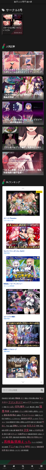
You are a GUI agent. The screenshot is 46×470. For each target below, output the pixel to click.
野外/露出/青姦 (34, 398)
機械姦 (17, 398)
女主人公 (31, 425)
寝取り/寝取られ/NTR (23, 422)
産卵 (6, 430)
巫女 (7, 450)
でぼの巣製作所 (11, 422)
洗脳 (14, 437)
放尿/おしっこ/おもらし (13, 418)
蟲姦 (11, 426)
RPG (27, 446)
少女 (26, 429)
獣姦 (30, 430)
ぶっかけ (35, 418)
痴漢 (17, 437)
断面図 (26, 450)
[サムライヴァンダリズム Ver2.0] (23, 236)
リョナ (27, 407)
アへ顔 (12, 411)
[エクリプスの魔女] (23, 302)
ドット (33, 442)
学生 (7, 426)
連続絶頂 (24, 418)
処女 (21, 430)
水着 (22, 450)
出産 (9, 434)
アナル (22, 447)
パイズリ (17, 450)
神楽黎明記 (23, 437)
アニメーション (28, 415)
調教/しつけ (18, 426)
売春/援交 (5, 398)
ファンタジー (15, 402)
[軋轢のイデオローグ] (23, 335)
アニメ (11, 446)
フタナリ (33, 447)
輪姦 (17, 430)
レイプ (28, 402)
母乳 (10, 437)
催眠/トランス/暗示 (22, 411)
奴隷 (32, 422)
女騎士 (19, 415)
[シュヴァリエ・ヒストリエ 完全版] (23, 367)
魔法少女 (30, 437)
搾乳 (38, 426)
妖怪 (3, 430)
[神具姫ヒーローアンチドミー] (23, 269)
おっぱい (11, 407)
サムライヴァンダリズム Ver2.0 (14, 251)
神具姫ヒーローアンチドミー (13, 284)
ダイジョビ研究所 (9, 286)
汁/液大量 (12, 430)
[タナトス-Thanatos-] (23, 204)
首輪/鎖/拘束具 (32, 434)
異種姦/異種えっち (17, 441)
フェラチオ (35, 402)
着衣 (7, 437)
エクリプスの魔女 (9, 316)
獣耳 (5, 434)
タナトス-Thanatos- (10, 218)
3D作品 (11, 450)
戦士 (17, 447)
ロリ (22, 398)
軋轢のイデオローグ (10, 349)
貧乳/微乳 (11, 398)
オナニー (14, 434)
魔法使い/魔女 (34, 407)
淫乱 (41, 426)
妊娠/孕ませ (22, 434)
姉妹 (5, 407)
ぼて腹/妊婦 (38, 422)
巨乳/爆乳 (20, 406)
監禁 (24, 426)
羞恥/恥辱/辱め (10, 415)
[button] (42, 390)
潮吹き (26, 398)
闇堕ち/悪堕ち (33, 411)
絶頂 (30, 418)
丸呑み (40, 434)
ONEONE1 (7, 253)
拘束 (7, 411)
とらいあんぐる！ (9, 220)
